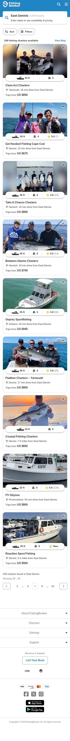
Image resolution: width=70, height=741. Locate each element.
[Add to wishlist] (63, 48)
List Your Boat (35, 660)
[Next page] (63, 586)
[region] (35, 78)
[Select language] (41, 671)
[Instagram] (41, 694)
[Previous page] (7, 586)
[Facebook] (26, 694)
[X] (33, 694)
